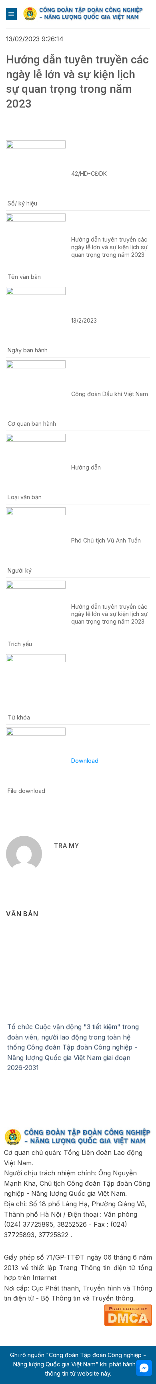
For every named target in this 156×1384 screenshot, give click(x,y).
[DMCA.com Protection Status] (128, 1314)
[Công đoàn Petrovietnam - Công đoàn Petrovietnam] (83, 14)
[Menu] (11, 14)
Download (84, 760)
